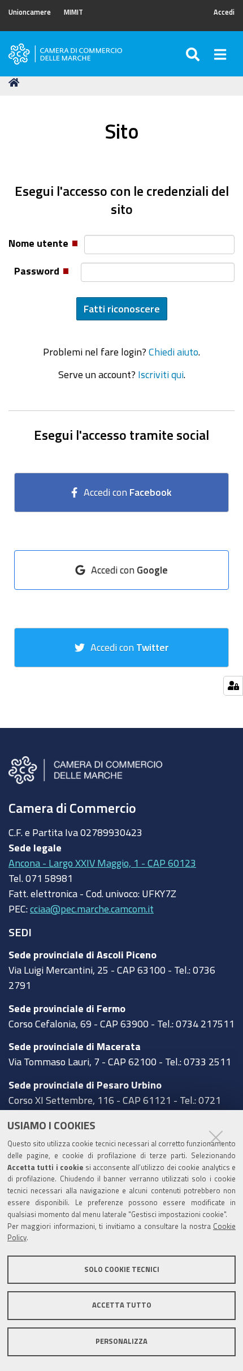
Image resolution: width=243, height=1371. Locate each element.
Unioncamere (29, 12)
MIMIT (73, 12)
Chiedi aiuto (173, 351)
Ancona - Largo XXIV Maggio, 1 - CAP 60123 (102, 863)
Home (15, 82)
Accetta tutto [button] (121, 1305)
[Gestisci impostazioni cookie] (233, 686)
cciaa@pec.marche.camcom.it (92, 908)
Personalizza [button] (121, 1341)
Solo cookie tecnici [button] (121, 1269)
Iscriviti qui (161, 374)
